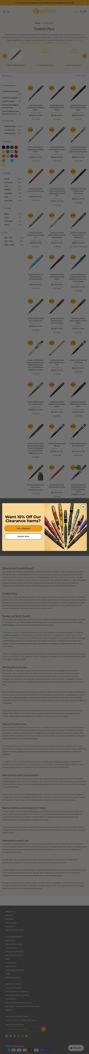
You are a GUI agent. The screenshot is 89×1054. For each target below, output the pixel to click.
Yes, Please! (23, 528)
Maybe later (23, 536)
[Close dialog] (83, 506)
